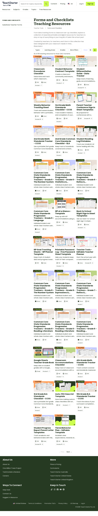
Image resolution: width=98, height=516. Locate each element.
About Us (6, 464)
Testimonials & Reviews (11, 472)
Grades (26, 9)
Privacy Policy (62, 503)
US (72, 4)
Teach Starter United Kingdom (61, 480)
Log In (83, 503)
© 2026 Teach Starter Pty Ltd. (85, 507)
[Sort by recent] (90, 50)
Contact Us (7, 494)
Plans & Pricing (55, 464)
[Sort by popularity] (95, 50)
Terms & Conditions (35, 503)
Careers (6, 476)
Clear (86, 50)
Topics (34, 9)
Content (54, 4)
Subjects (16, 9)
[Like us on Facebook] (57, 489)
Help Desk (6, 490)
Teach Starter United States (60, 476)
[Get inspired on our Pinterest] (63, 489)
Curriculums (54, 468)
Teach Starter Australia (59, 472)
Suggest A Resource (10, 497)
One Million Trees (12, 468)
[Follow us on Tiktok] (51, 489)
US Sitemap (74, 503)
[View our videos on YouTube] (60, 489)
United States (20, 503)
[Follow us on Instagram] (54, 489)
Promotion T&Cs (50, 503)
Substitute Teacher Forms (12, 25)
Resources (6, 9)
